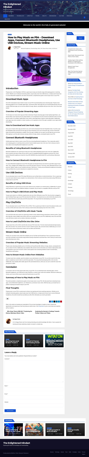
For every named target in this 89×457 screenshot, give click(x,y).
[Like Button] (7, 299)
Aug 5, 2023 (50, 433)
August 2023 (71, 132)
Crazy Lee (15, 345)
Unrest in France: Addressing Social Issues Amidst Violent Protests (33, 343)
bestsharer (17, 433)
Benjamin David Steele (73, 101)
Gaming (70, 173)
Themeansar (25, 453)
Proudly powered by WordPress (9, 453)
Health (44, 15)
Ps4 (41, 48)
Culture (61, 15)
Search (70, 33)
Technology (20, 15)
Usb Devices (54, 48)
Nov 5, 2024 (9, 433)
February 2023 (71, 153)
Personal (69, 15)
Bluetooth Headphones (25, 48)
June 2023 (70, 139)
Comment (7, 358)
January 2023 (71, 156)
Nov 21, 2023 (30, 433)
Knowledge (52, 15)
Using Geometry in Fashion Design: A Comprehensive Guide (76, 85)
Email (6, 394)
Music (39, 48)
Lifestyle (30, 15)
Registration (41, 306)
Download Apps (34, 48)
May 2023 (70, 143)
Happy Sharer (17, 46)
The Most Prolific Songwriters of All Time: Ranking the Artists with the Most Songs (75, 92)
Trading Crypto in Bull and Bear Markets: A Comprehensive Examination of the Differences (75, 62)
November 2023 (72, 129)
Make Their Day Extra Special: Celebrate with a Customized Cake (75, 73)
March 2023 (71, 150)
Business (11, 15)
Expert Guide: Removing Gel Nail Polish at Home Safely (33, 432)
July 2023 (70, 136)
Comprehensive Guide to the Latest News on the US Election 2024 (75, 50)
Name (6, 385)
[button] (82, 17)
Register (7, 19)
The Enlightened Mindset (16, 443)
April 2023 (70, 146)
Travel (37, 15)
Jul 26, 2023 (71, 433)
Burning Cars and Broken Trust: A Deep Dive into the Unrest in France (13, 343)
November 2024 (72, 125)
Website (6, 402)
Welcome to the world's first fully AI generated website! (44, 25)
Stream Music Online (47, 48)
